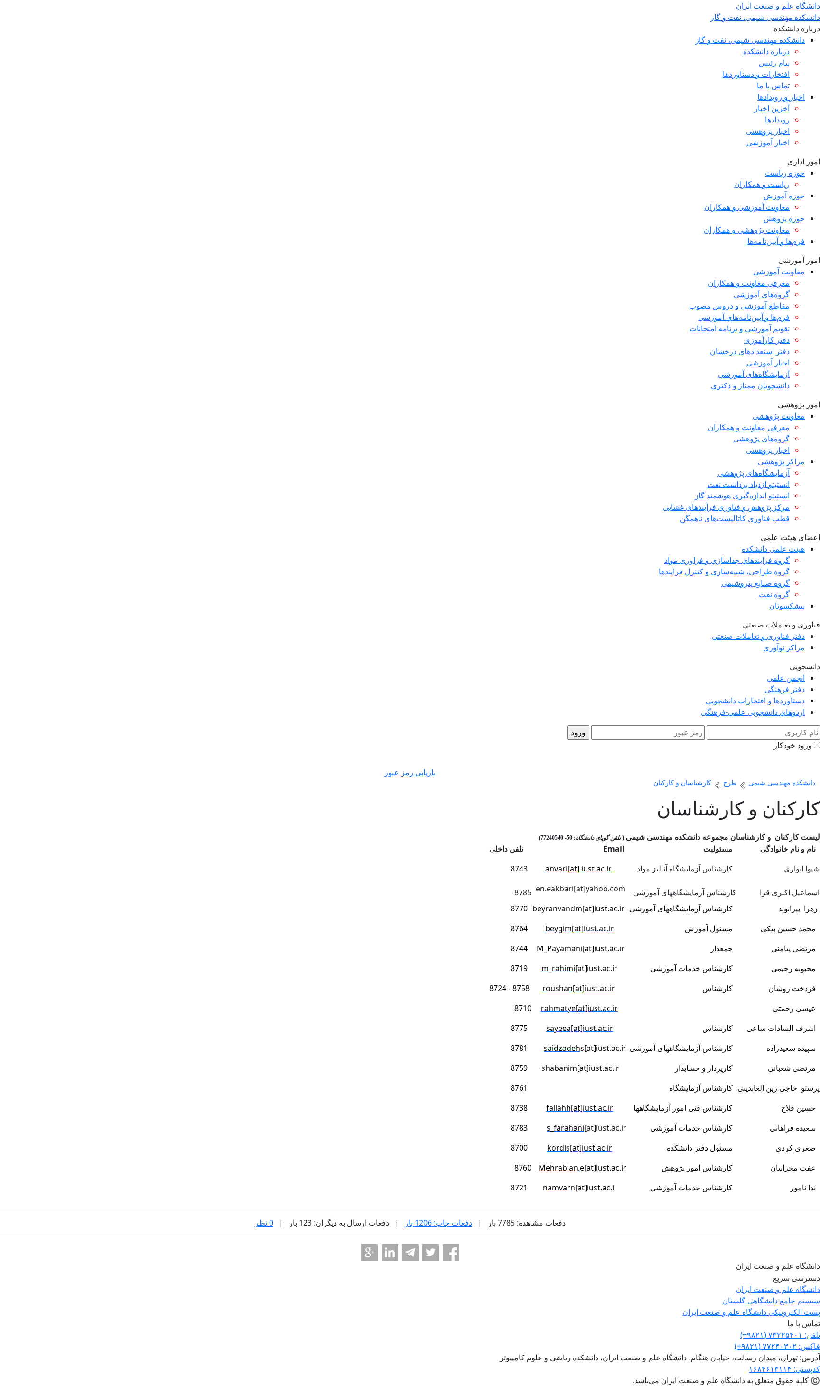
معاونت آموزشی (779, 271)
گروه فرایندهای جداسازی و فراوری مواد (727, 560)
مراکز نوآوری (784, 647)
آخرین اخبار (772, 108)
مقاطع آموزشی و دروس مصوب (739, 305)
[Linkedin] (390, 1252)
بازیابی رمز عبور (410, 772)
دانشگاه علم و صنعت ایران (778, 1289)
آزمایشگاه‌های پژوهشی (754, 473)
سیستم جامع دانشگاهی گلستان (771, 1300)
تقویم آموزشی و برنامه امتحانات (740, 328)
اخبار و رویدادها (781, 97)
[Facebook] (451, 1252)
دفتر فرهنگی (784, 689)
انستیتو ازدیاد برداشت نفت (749, 484)
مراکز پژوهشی (781, 461)
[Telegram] (410, 1252)
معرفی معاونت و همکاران (749, 283)
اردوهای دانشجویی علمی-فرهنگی (753, 712)
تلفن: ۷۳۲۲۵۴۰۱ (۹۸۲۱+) (780, 1335)
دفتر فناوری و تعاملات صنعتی (758, 636)
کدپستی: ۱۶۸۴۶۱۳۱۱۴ (784, 1369)
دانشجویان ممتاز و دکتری (750, 385)
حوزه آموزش (784, 195)
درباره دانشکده (766, 51)
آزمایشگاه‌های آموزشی (754, 374)
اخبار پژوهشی (768, 131)
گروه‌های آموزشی (762, 294)
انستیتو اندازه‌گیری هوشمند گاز (742, 495)
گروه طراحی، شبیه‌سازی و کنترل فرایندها (724, 571)
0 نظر (264, 1222)
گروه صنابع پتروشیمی (755, 583)
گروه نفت (774, 594)
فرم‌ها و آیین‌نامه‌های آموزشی (744, 317)
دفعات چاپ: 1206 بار (438, 1222)
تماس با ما (773, 85)
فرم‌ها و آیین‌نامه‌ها (776, 241)
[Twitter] (430, 1252)
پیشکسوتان (787, 605)
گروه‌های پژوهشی (761, 438)
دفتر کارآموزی (767, 340)
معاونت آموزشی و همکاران (747, 207)
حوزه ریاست (785, 173)
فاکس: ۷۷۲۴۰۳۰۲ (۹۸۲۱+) (777, 1346)
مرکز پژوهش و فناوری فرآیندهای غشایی (726, 507)
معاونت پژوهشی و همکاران (747, 230)
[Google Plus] (369, 1252)
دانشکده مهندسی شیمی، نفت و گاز (750, 40)
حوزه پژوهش (784, 218)
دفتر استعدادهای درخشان (750, 351)
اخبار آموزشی (768, 142)
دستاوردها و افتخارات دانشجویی (755, 700)
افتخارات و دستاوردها (756, 74)
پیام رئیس (774, 62)
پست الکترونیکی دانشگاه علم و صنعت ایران (751, 1312)
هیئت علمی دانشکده (773, 548)
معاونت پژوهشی (779, 416)
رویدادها (777, 119)
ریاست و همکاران (762, 184)
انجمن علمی (786, 678)
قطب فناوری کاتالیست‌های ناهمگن (735, 518)
